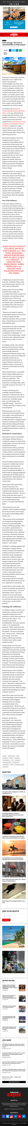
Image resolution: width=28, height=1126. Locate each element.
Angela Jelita (6, 46)
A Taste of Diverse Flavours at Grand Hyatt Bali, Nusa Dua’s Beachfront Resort (13, 1062)
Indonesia (5, 758)
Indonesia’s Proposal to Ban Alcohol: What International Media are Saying (13, 837)
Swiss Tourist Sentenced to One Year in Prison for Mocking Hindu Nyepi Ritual (9, 997)
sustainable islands (19, 764)
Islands (11, 758)
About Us (9, 1)
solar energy (16, 762)
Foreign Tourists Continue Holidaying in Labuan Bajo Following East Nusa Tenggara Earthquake (9, 987)
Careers (23, 1)
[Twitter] (7, 1116)
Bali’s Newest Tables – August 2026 (11, 1077)
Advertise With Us (16, 1)
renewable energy (7, 762)
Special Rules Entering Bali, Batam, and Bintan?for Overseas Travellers (12, 858)
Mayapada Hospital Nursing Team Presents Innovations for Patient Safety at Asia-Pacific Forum (13, 1054)
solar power (5, 764)
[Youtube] (19, 1116)
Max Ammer (16, 758)
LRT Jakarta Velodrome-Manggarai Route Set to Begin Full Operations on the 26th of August (13, 1046)
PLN (12, 760)
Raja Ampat (17, 760)
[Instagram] (11, 1116)
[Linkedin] (15, 1116)
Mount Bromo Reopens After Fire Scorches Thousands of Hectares (9, 1028)
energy (4, 756)
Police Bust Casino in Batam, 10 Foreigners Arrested (9, 1007)
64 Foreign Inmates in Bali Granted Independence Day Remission (8, 1018)
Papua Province (6, 760)
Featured (4, 40)
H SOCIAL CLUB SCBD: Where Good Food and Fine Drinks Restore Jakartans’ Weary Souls (14, 1070)
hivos (17, 756)
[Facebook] (3, 1116)
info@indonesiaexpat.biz (17, 1109)
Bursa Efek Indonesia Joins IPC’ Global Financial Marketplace (13, 880)
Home (4, 1)
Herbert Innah (11, 756)
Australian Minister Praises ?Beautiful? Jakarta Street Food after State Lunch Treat (13, 815)
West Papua (5, 766)
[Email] (23, 1116)
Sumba (11, 764)
